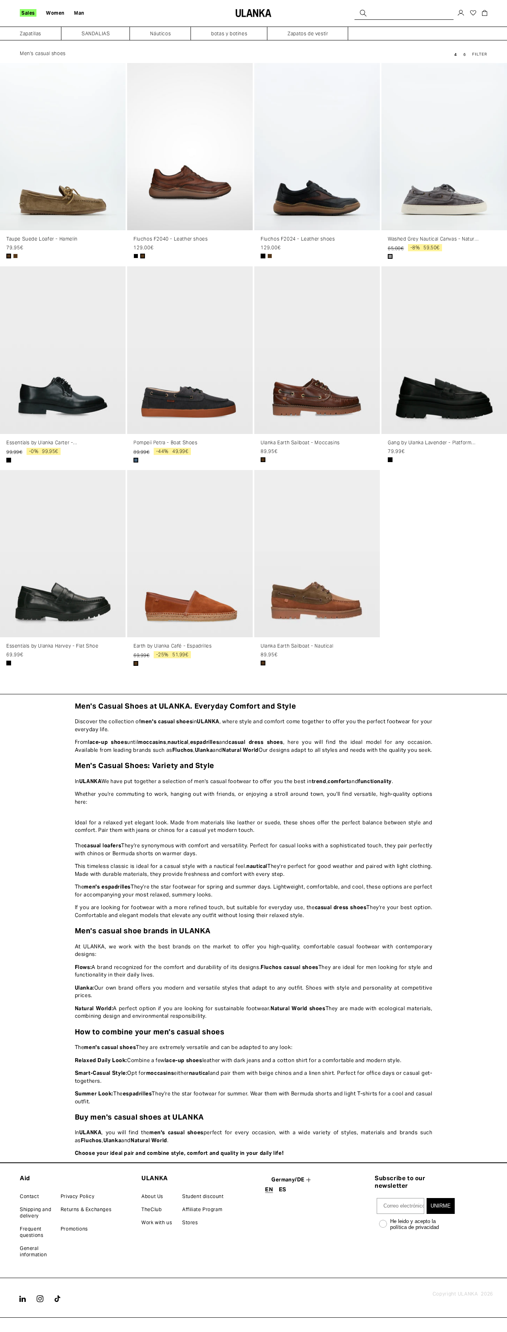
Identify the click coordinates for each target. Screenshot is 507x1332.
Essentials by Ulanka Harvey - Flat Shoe (52, 646)
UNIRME (441, 1206)
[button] (28, 13)
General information (33, 1251)
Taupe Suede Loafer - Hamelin (42, 239)
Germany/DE (287, 1179)
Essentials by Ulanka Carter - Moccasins (39, 443)
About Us (152, 1196)
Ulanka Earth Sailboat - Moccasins (300, 442)
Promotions (74, 1229)
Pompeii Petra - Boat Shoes (165, 442)
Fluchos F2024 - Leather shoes (298, 239)
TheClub (151, 1209)
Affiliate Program (202, 1209)
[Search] (363, 13)
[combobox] (404, 13)
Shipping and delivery (35, 1212)
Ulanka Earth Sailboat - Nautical (297, 646)
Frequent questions (31, 1232)
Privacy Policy (77, 1196)
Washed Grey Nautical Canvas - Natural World (433, 239)
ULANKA (468, 1294)
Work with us (156, 1222)
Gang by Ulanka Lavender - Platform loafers (429, 443)
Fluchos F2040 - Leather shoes (170, 239)
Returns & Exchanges (86, 1209)
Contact (29, 1196)
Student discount (203, 1196)
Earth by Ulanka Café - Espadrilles (172, 646)
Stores (190, 1222)
